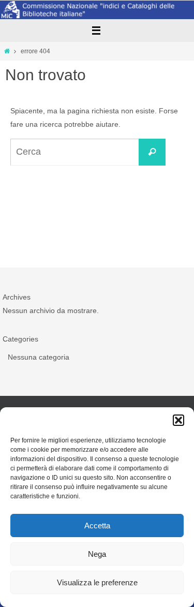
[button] (178, 420)
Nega (97, 554)
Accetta (97, 525)
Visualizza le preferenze (97, 582)
